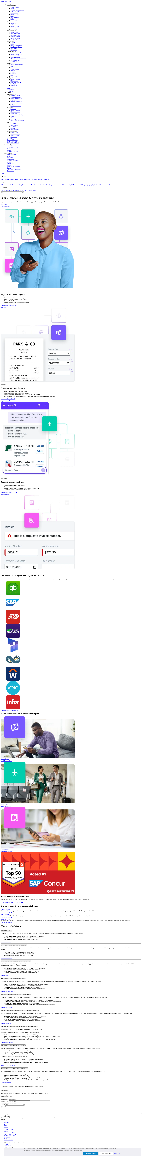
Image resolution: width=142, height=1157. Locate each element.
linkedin (6, 1125)
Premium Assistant (15, 134)
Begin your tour (5, 401)
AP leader (13, 123)
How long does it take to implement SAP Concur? (13, 1045)
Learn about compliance (7, 1007)
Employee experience (16, 101)
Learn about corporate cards (8, 991)
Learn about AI (5, 975)
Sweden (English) (58, 185)
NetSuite (13, 72)
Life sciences (14, 117)
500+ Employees (5, 914)
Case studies (10, 159)
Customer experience (12, 160)
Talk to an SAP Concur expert (8, 1065)
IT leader (13, 128)
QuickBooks (14, 73)
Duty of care (14, 100)
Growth (13, 104)
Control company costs (16, 98)
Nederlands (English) (48, 185)
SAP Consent (6, 1116)
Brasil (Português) (45, 179)
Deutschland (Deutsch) (30, 185)
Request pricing (5, 206)
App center (10, 157)
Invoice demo (10, 171)
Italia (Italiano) (39, 185)
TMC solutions (14, 81)
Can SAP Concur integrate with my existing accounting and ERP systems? (19, 1026)
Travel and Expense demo (14, 169)
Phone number (4, 1099)
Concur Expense (15, 7)
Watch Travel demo (6, 806)
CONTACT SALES (12, 151)
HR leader (13, 126)
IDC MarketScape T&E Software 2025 (11, 902)
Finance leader (14, 125)
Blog (8, 156)
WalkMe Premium (15, 57)
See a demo (10, 91)
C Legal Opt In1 (7, 1115)
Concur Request (15, 14)
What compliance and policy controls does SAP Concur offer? (16, 994)
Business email (4, 1101)
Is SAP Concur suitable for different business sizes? (13, 945)
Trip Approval (14, 85)
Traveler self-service (16, 82)
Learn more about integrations (9, 710)
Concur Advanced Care (17, 53)
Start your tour (4, 494)
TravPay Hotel (14, 84)
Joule (8, 88)
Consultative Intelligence (17, 45)
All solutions (14, 137)
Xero (12, 75)
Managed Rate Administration (18, 58)
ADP (12, 67)
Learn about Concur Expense (8, 305)
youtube (6, 1127)
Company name (5, 1103)
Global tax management (17, 103)
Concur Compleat (15, 79)
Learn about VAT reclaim (7, 1023)
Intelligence (14, 48)
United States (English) (7, 179)
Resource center (11, 154)
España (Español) (96, 185)
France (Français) (19, 185)
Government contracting (17, 115)
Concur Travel (14, 23)
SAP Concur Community (13, 166)
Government (14, 113)
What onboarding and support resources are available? (14, 1068)
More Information (106, 1153)
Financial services (15, 112)
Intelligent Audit (15, 17)
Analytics (13, 42)
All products (14, 20)
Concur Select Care (16, 55)
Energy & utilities (15, 110)
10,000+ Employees (6, 919)
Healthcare (13, 116)
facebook (6, 1122)
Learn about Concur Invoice (8, 492)
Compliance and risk (16, 97)
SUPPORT (7, 1137)
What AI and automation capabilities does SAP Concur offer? (15, 961)
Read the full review (6, 913)
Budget (12, 8)
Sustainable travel (15, 95)
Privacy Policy (117, 1153)
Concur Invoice (15, 32)
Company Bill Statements (17, 10)
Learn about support (6, 1082)
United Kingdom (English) (8, 185)
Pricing (9, 150)
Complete (9, 138)
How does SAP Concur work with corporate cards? (13, 978)
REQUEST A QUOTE (10, 1134)
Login (2, 173)
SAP (12, 66)
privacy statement (65, 1148)
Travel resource (14, 129)
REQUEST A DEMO (9, 1135)
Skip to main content (6, 1)
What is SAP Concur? (6, 930)
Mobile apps (10, 163)
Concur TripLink (15, 27)
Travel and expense (16, 106)
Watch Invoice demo (6, 851)
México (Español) (35, 179)
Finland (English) (77, 185)
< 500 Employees (5, 909)
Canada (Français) (26, 179)
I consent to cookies (90, 1153)
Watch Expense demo (6, 761)
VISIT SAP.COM (8, 1140)
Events (9, 162)
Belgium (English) (87, 185)
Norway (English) (105, 185)
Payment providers (15, 33)
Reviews (9, 148)
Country (3, 1104)
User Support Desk (15, 60)
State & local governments (17, 120)
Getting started (14, 132)
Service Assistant (15, 135)
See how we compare (12, 147)
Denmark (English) (68, 185)
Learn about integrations (17, 64)
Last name (3, 1098)
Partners (9, 165)
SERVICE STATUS (9, 1129)
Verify (12, 19)
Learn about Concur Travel (8, 399)
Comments (3, 1106)
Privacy (6, 1144)
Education (13, 109)
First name (3, 1096)
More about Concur (6, 942)
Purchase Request (15, 36)
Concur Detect (14, 13)
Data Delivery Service (16, 47)
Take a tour (4, 307)
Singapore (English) (31, 190)
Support (9, 168)
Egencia (13, 70)
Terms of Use (7, 1145)
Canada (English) (17, 179)
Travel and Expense (12, 140)
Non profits (13, 119)
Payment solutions (15, 35)
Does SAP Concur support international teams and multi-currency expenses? (19, 1010)
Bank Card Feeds (15, 11)
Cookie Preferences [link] (9, 1147)
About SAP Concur (12, 146)
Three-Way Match (15, 38)
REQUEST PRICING (13, 143)
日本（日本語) (22, 190)
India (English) (14, 190)
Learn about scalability (6, 958)
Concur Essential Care (16, 54)
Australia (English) (5, 190)
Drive (12, 16)
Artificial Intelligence (12, 141)
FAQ (5, 1138)
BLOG (6, 1131)
